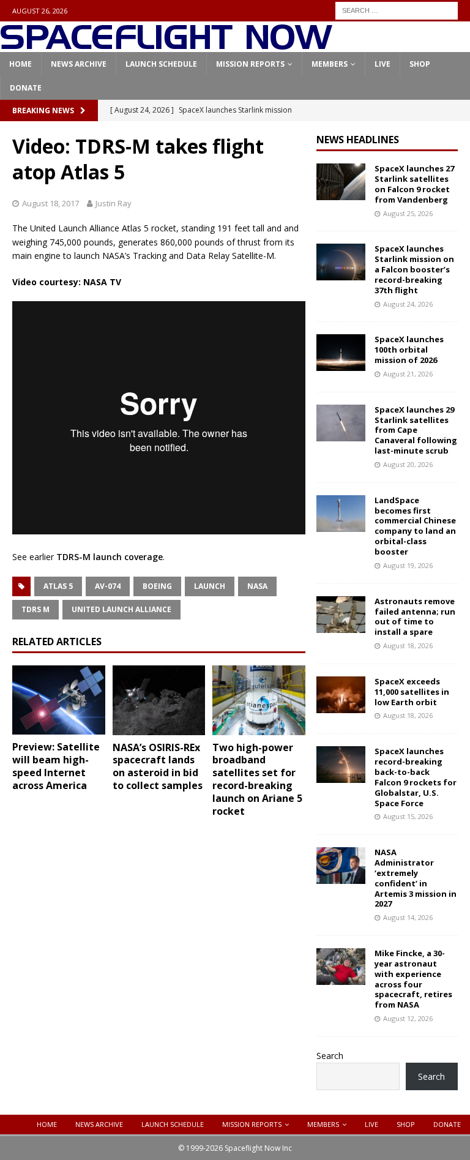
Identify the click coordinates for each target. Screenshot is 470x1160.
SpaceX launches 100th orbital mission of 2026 (409, 349)
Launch (209, 586)
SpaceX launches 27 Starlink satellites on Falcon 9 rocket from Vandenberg (414, 184)
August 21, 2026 (408, 373)
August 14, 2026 (408, 917)
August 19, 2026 (408, 565)
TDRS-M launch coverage (109, 557)
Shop (419, 64)
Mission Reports (250, 64)
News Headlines (357, 139)
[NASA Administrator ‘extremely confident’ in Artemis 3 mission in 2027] (340, 865)
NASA (257, 586)
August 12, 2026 (408, 1018)
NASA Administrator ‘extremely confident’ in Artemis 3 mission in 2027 (416, 878)
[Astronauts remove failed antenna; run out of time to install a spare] (340, 614)
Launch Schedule (161, 64)
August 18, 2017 (50, 203)
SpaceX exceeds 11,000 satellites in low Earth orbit (412, 692)
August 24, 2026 (408, 304)
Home (20, 64)
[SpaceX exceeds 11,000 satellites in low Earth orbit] (340, 694)
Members (329, 64)
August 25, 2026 (408, 213)
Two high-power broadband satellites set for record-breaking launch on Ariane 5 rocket (257, 779)
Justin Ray (113, 203)
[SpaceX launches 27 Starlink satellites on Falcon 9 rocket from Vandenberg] (340, 181)
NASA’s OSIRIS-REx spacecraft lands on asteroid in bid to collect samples (158, 766)
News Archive (78, 64)
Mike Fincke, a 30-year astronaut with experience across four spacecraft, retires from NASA (413, 979)
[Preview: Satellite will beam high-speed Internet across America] (58, 700)
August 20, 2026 (408, 464)
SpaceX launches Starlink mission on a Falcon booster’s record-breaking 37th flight (414, 269)
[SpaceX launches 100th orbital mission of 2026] (340, 352)
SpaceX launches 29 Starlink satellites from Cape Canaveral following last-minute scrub (416, 430)
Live (382, 64)
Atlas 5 (58, 586)
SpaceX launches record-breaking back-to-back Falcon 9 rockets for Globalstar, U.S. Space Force (416, 777)
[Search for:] (396, 9)
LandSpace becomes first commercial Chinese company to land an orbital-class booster (415, 526)
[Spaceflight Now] (166, 45)
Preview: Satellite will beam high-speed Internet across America (56, 765)
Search (329, 1055)
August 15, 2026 (408, 816)
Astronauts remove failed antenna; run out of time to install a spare (415, 617)
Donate (26, 88)
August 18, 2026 (408, 645)
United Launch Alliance (121, 609)
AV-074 (108, 586)
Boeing (157, 586)
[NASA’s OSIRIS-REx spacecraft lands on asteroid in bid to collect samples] (159, 700)
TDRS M (35, 609)
